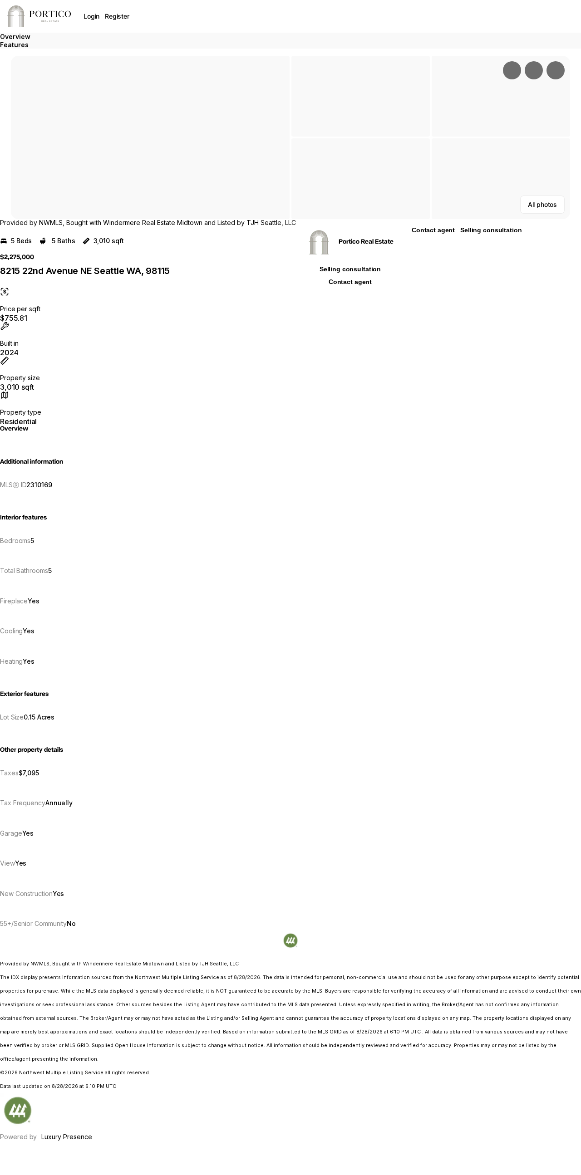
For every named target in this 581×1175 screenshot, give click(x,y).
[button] (150, 137)
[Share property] (556, 70)
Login (91, 16)
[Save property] (534, 70)
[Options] (512, 70)
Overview (15, 36)
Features (14, 45)
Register (117, 16)
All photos (542, 204)
